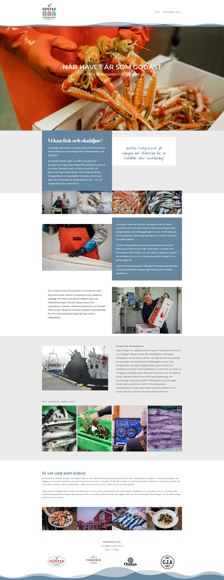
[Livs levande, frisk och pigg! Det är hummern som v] (94, 428)
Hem (157, 12)
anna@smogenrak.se (112, 546)
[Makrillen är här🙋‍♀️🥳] (59, 428)
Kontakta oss (171, 12)
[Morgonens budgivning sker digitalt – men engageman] (129, 428)
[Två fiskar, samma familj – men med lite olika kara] (165, 428)
